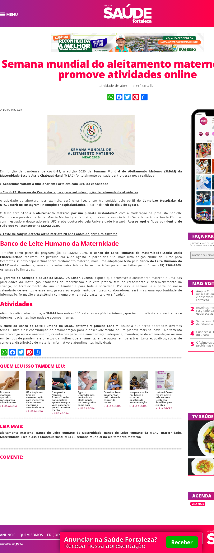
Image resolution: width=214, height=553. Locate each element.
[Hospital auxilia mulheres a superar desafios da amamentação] (139, 380)
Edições (54, 535)
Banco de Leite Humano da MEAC (131, 433)
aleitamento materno (17, 433)
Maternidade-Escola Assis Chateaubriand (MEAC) (37, 437)
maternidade (171, 433)
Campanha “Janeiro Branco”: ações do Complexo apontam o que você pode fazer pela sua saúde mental (61, 401)
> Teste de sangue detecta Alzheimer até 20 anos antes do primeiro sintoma (58, 234)
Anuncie (7, 535)
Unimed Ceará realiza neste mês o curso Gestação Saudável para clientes (164, 398)
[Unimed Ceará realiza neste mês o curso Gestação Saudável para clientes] (164, 380)
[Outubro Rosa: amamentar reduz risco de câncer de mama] (113, 380)
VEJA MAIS (198, 503)
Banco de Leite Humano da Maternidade (68, 433)
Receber (182, 542)
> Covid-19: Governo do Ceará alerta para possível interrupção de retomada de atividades (69, 192)
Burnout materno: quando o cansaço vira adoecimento (8, 397)
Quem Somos (31, 535)
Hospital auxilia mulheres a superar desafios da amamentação (139, 397)
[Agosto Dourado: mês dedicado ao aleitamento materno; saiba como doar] (87, 380)
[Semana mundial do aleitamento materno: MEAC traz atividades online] (127, 21)
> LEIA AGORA (8, 406)
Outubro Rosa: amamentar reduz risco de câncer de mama (112, 397)
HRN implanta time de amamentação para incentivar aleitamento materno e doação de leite (35, 400)
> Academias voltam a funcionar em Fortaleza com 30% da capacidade (54, 184)
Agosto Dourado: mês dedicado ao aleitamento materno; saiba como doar (87, 398)
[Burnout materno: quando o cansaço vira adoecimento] (9, 380)
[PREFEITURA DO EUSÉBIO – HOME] (127, 51)
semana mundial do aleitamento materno (109, 437)
